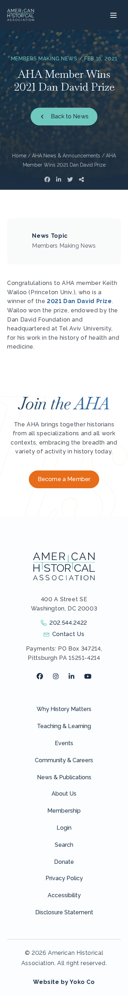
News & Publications (64, 777)
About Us (64, 793)
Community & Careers (64, 760)
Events (64, 743)
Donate (64, 861)
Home (19, 155)
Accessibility (64, 895)
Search (64, 844)
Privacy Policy (64, 878)
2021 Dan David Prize (79, 301)
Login (64, 827)
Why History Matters (64, 709)
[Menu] (112, 15)
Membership (64, 810)
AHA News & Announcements (66, 155)
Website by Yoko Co (64, 982)
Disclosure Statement (64, 912)
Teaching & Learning (64, 726)
